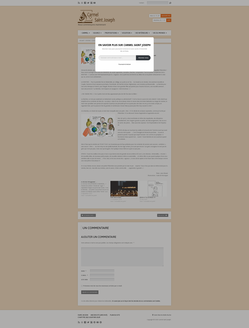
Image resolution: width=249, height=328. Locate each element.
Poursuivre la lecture (124, 64)
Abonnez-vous (143, 58)
